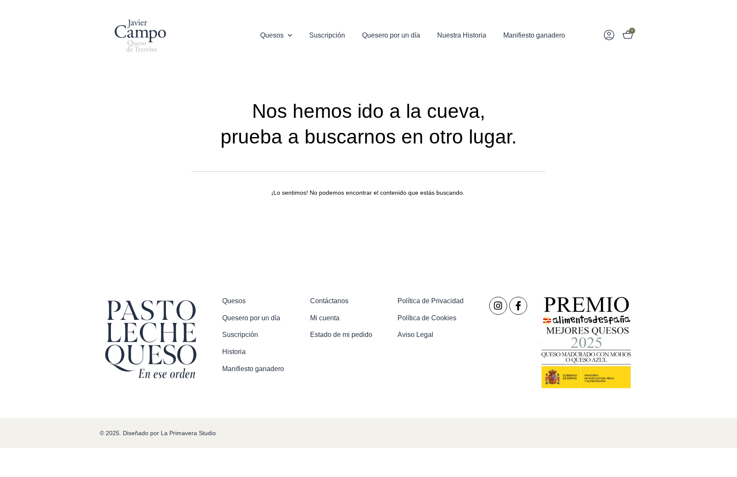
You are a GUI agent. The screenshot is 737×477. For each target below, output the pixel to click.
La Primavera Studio (187, 433)
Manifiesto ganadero (534, 35)
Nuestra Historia (461, 35)
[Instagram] (498, 306)
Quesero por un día (391, 35)
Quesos (272, 35)
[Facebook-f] (518, 306)
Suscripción (327, 35)
